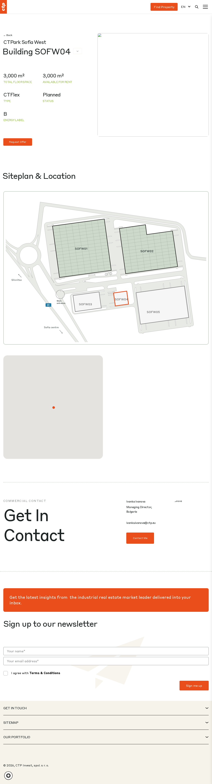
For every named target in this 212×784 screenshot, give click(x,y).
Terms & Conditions (44, 673)
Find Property (164, 7)
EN (183, 6)
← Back (7, 35)
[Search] (197, 7)
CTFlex (11, 94)
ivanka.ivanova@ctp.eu (140, 522)
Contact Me (140, 538)
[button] (54, 407)
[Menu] (205, 7)
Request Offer (17, 141)
